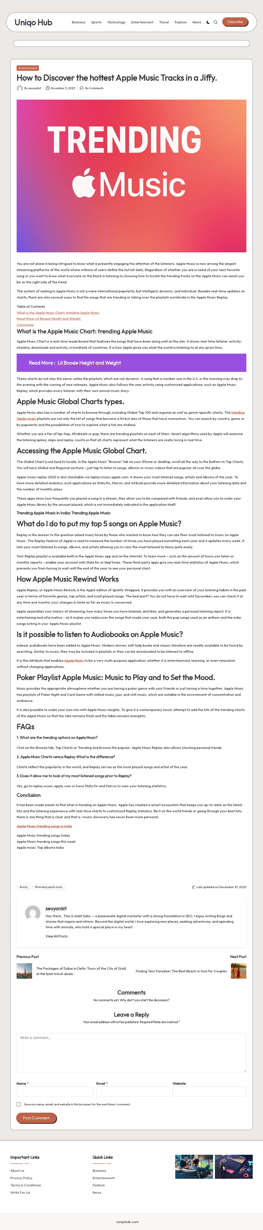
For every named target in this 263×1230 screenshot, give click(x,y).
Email (102, 1083)
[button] (235, 21)
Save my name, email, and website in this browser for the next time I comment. (77, 1104)
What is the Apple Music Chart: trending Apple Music (58, 312)
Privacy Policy (21, 1178)
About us (17, 1170)
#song (23, 886)
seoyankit (56, 908)
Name (23, 1083)
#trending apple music (49, 886)
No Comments (94, 88)
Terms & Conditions (25, 1185)
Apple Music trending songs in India (44, 826)
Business (99, 1170)
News (97, 1192)
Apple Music (74, 660)
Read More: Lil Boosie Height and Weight (49, 318)
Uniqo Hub (33, 22)
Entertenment (28, 68)
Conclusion (25, 324)
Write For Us (20, 1192)
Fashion (99, 1185)
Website (179, 1083)
